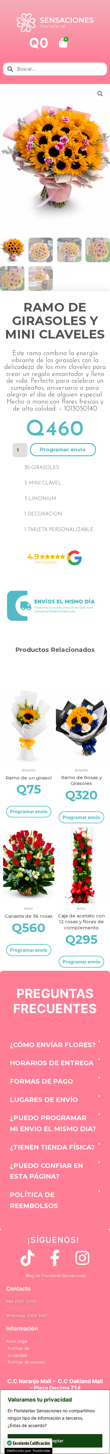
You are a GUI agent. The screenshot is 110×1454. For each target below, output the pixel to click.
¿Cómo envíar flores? (53, 1045)
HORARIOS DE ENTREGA (52, 1063)
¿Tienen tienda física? (52, 1147)
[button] (100, 93)
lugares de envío (44, 1100)
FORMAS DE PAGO (41, 1081)
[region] (55, 1422)
